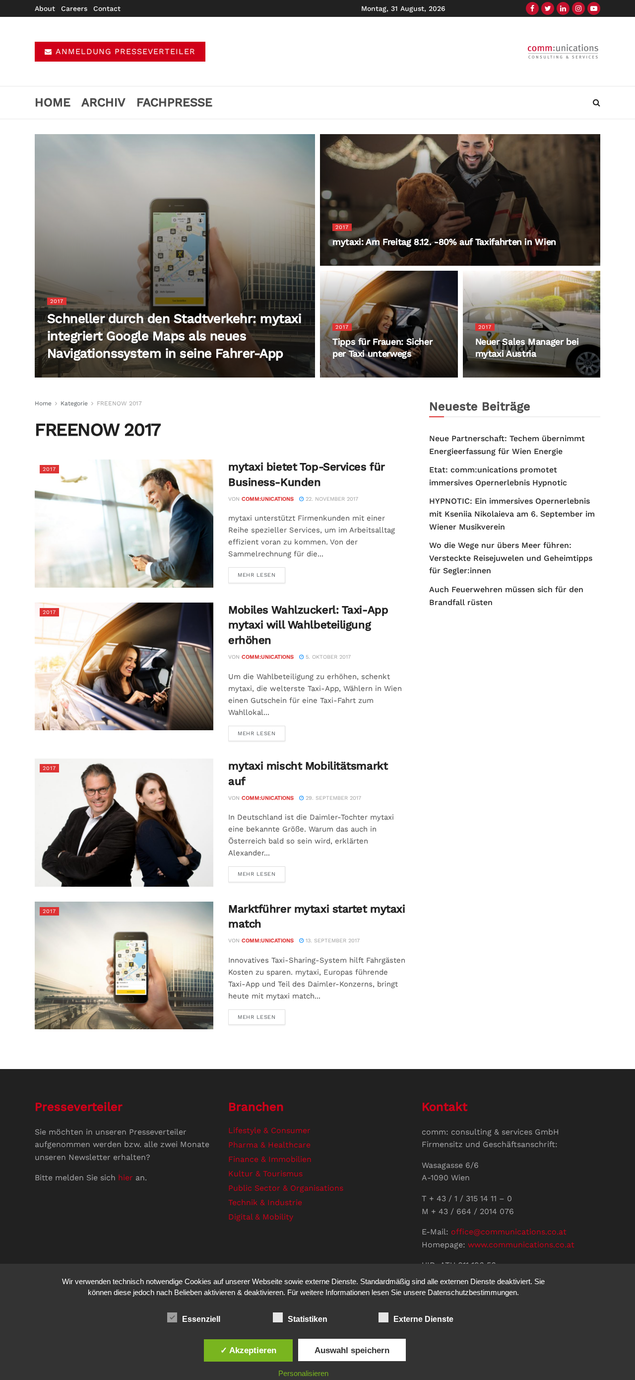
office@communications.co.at (509, 1231)
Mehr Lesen (257, 575)
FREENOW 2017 (119, 403)
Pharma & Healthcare (269, 1145)
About (45, 8)
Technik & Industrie (265, 1202)
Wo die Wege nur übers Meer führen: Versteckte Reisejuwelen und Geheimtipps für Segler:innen (510, 557)
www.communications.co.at (521, 1244)
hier (125, 1177)
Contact (107, 8)
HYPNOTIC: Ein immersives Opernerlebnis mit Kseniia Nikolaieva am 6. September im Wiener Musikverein (512, 513)
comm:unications (87, 373)
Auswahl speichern (352, 1350)
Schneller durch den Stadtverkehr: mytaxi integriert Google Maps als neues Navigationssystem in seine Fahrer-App (174, 336)
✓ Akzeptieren (248, 1350)
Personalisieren (303, 1373)
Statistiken (307, 1319)
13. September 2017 (332, 940)
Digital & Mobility (260, 1217)
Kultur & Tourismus (265, 1173)
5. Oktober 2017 (327, 657)
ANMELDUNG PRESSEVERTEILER (124, 51)
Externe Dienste (423, 1319)
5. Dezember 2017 (362, 261)
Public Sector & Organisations (285, 1188)
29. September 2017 (332, 798)
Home (52, 102)
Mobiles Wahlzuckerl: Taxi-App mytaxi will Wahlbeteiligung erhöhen (308, 625)
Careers (74, 8)
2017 (57, 301)
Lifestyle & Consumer (269, 1130)
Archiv (103, 102)
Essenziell (201, 1319)
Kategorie (74, 403)
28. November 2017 (364, 373)
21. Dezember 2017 (149, 373)
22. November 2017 (507, 373)
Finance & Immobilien (270, 1159)
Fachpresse (174, 102)
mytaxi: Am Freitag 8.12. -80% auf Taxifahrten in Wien (444, 241)
